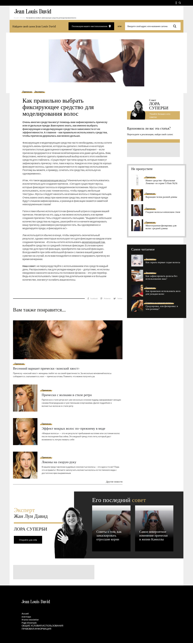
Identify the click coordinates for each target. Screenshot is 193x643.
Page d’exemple (29, 622)
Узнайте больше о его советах (159, 115)
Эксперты (39, 92)
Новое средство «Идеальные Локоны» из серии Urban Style (162, 182)
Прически (27, 92)
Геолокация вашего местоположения (89, 26)
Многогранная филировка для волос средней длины (161, 227)
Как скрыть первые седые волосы (163, 262)
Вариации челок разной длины (161, 196)
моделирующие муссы (53, 180)
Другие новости (114, 481)
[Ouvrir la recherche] (180, 3)
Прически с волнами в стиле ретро (67, 395)
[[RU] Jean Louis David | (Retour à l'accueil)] (32, 11)
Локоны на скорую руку (59, 462)
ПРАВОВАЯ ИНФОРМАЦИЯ (36, 628)
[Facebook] (93, 298)
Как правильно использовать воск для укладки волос (163, 292)
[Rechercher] (175, 26)
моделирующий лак (93, 242)
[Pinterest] (105, 298)
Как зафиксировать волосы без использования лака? (161, 277)
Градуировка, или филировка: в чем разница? (162, 307)
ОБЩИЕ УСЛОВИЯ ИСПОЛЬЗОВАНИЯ (42, 625)
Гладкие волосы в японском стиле (163, 212)
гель (56, 214)
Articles (22, 18)
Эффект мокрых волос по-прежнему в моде (73, 428)
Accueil (16, 18)
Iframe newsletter (30, 619)
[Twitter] (117, 298)
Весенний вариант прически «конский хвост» (46, 368)
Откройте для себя (28, 539)
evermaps (26, 616)
